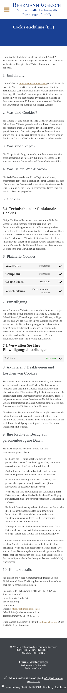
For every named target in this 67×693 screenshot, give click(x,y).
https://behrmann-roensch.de (33, 83)
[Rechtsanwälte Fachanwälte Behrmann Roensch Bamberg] (37, 9)
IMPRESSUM (23, 650)
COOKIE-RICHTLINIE (33, 652)
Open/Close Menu (6, 9)
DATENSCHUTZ (40, 650)
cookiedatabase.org (48, 622)
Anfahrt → (60, 687)
